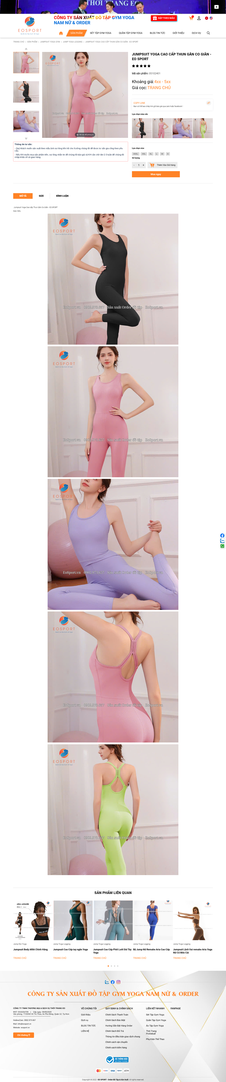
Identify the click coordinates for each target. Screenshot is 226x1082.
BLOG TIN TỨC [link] (157, 33)
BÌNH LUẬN (62, 195)
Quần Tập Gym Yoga (156, 1020)
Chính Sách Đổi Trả (114, 1031)
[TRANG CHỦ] (60, 33)
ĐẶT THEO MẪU (166, 18)
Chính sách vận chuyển (116, 1042)
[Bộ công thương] (116, 1060)
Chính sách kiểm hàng (116, 1047)
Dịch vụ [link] (196, 33)
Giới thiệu (85, 1014)
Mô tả (22, 195)
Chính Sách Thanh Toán (116, 1014)
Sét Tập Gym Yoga (155, 1014)
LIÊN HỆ (85, 1031)
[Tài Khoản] (199, 19)
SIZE (41, 195)
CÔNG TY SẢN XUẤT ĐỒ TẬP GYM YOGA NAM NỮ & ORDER (94, 20)
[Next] (122, 94)
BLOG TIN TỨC (88, 1025)
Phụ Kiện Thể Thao (155, 1039)
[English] (211, 18)
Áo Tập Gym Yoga (155, 1025)
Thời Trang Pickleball (151, 1032)
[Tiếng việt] (206, 18)
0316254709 (23, 1012)
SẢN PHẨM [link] (76, 33)
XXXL (135, 154)
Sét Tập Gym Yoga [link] (100, 33)
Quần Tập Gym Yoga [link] (130, 33)
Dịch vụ (84, 1020)
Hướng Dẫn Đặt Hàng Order (118, 1025)
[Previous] (47, 94)
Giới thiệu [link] (178, 33)
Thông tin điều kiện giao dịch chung (122, 1036)
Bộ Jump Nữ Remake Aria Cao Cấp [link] (71, 949)
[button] (26, 49)
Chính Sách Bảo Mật (115, 1020)
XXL (143, 154)
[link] (191, 18)
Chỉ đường (22, 1035)
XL (151, 154)
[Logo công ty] (30, 26)
